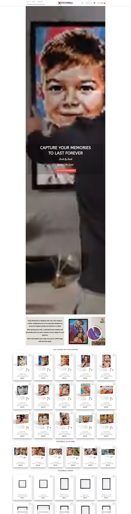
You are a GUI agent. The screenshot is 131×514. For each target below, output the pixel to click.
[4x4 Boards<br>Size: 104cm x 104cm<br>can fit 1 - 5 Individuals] (43, 420)
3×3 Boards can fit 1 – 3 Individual (55, 463)
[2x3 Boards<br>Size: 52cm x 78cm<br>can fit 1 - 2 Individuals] (64, 362)
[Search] (82, 3)
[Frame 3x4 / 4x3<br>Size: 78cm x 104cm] (106, 484)
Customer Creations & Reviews (36, 4)
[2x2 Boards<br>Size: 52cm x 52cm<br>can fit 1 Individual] (43, 362)
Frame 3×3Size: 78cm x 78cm (85, 495)
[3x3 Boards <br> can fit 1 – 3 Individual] (55, 453)
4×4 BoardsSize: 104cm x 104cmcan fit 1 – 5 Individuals (43, 433)
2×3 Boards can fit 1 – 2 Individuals (38, 463)
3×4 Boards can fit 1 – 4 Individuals (73, 463)
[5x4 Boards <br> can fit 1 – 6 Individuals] (108, 453)
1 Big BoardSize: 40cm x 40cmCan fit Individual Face (22, 375)
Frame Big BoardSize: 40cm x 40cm (22, 495)
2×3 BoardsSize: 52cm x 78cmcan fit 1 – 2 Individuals (64, 375)
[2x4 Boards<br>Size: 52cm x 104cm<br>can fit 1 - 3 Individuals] (85, 362)
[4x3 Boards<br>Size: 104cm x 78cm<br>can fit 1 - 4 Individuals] (22, 420)
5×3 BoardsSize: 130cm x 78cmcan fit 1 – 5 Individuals (106, 433)
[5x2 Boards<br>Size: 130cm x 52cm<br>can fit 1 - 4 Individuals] (85, 420)
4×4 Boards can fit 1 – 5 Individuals (90, 463)
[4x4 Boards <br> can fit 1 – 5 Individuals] (90, 453)
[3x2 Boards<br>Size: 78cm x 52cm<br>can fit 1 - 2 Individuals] (22, 391)
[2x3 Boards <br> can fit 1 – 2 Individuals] (38, 453)
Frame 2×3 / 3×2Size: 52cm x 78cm (64, 495)
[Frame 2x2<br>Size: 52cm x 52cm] (43, 484)
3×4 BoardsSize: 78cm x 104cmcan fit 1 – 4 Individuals (64, 404)
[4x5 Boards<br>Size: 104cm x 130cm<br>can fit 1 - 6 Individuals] (64, 420)
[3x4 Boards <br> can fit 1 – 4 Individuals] (73, 453)
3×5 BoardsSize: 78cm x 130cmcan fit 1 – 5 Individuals (85, 404)
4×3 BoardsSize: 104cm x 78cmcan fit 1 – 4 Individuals (22, 433)
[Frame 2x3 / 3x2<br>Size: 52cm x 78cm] (64, 484)
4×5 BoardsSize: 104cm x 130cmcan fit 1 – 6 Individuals (64, 433)
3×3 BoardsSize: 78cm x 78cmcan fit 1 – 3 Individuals (43, 404)
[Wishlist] (94, 3)
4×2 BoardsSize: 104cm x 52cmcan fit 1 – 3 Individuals (106, 404)
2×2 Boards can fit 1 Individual (20, 463)
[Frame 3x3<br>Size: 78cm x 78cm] (85, 484)
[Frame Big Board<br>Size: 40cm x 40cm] (22, 484)
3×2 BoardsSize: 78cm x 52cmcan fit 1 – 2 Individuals (22, 404)
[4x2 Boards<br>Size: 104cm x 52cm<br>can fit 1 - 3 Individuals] (106, 391)
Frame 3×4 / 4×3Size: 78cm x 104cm (106, 495)
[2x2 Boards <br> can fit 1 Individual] (20, 453)
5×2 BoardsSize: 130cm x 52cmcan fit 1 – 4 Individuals (85, 433)
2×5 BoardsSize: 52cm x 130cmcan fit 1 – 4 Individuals (106, 375)
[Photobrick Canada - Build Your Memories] (65, 3)
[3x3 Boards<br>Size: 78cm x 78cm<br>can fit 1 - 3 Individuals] (43, 391)
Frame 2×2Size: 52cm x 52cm (43, 495)
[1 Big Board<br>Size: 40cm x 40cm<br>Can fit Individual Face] (22, 362)
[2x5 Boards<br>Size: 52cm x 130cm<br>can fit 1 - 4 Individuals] (106, 362)
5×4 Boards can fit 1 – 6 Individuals (108, 463)
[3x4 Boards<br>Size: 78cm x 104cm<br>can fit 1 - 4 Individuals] (64, 391)
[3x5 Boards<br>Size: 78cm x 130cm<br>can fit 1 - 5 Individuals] (85, 391)
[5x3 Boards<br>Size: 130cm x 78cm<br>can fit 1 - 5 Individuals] (106, 420)
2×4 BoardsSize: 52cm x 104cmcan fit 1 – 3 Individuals (85, 375)
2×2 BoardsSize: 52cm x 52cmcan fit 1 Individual (43, 375)
